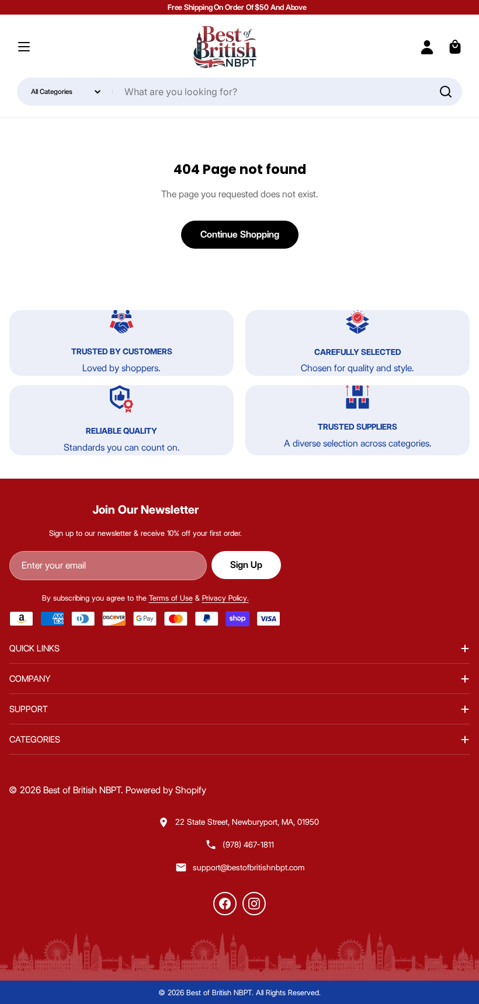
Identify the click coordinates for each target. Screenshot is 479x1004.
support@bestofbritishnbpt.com (248, 867)
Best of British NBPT (82, 790)
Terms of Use (171, 597)
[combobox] (240, 92)
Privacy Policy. (225, 597)
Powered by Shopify (166, 790)
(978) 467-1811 (248, 844)
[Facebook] (225, 903)
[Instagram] (254, 903)
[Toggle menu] (24, 47)
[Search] (446, 92)
